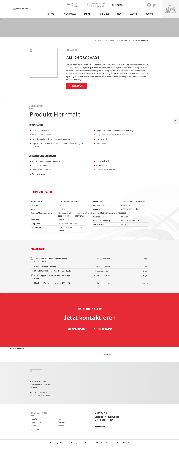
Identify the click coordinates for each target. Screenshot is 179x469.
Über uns (61, 422)
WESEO (126, 443)
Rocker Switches (108, 40)
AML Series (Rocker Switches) (125, 40)
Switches (98, 40)
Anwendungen (36, 422)
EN (154, 5)
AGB (97, 443)
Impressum (78, 443)
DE (149, 5)
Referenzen (35, 429)
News (60, 419)
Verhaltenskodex (107, 443)
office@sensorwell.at (42, 395)
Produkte (34, 419)
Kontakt (61, 425)
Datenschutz (89, 443)
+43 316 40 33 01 (40, 392)
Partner (33, 425)
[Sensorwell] (20, 9)
